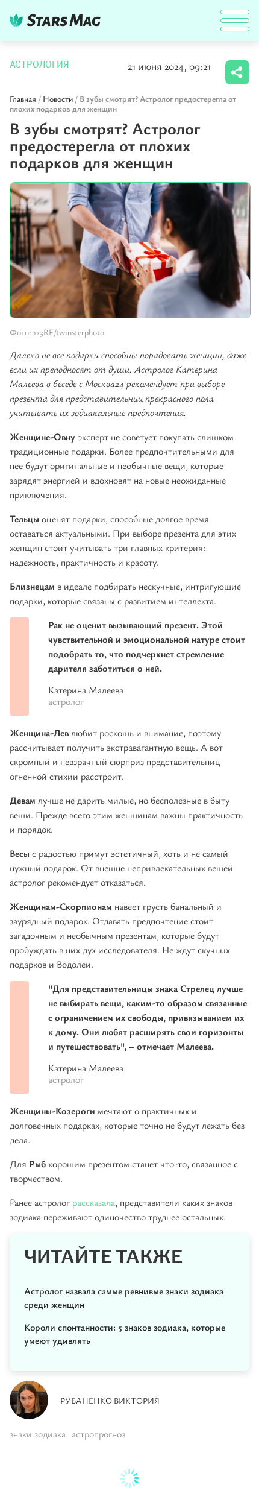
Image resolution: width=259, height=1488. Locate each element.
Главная (23, 98)
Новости (58, 98)
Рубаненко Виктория (110, 1400)
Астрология (39, 64)
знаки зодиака (38, 1434)
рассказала (93, 1202)
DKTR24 (58, 20)
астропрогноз (98, 1434)
